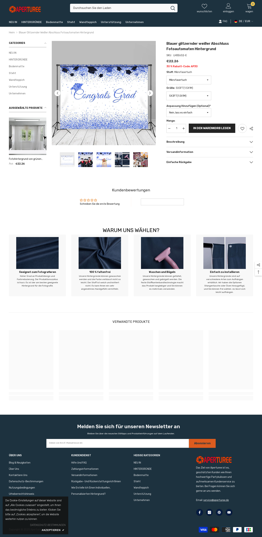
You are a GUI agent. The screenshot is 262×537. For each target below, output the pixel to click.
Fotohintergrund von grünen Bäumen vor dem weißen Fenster (25, 159)
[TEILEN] (250, 128)
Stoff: (179, 72)
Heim (12, 32)
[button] (57, 93)
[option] (104, 93)
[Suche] (124, 8)
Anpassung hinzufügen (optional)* (188, 106)
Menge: (170, 120)
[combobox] (119, 8)
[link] (37, 265)
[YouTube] (229, 512)
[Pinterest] (219, 512)
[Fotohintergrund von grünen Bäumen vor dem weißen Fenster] (27, 136)
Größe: (179, 88)
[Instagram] (209, 512)
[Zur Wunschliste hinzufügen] (242, 128)
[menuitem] (27, 53)
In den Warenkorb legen (212, 128)
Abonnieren (202, 443)
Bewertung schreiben (162, 201)
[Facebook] (199, 512)
